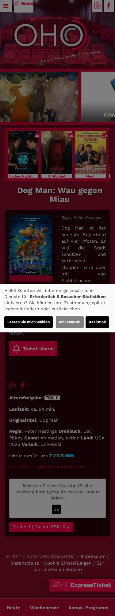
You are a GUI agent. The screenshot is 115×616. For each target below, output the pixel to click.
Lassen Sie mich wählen (28, 322)
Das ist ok (97, 322)
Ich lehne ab (70, 322)
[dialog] (57, 308)
